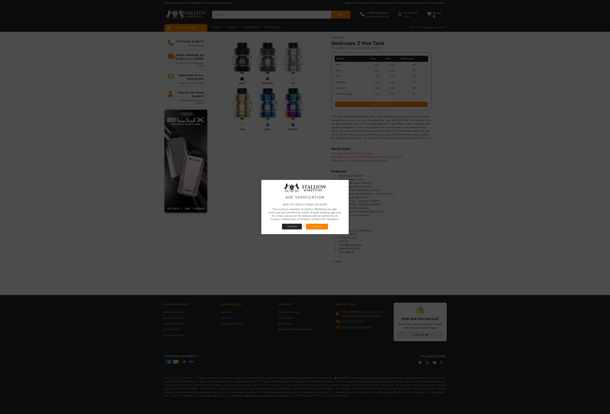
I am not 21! (292, 226)
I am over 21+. (317, 226)
